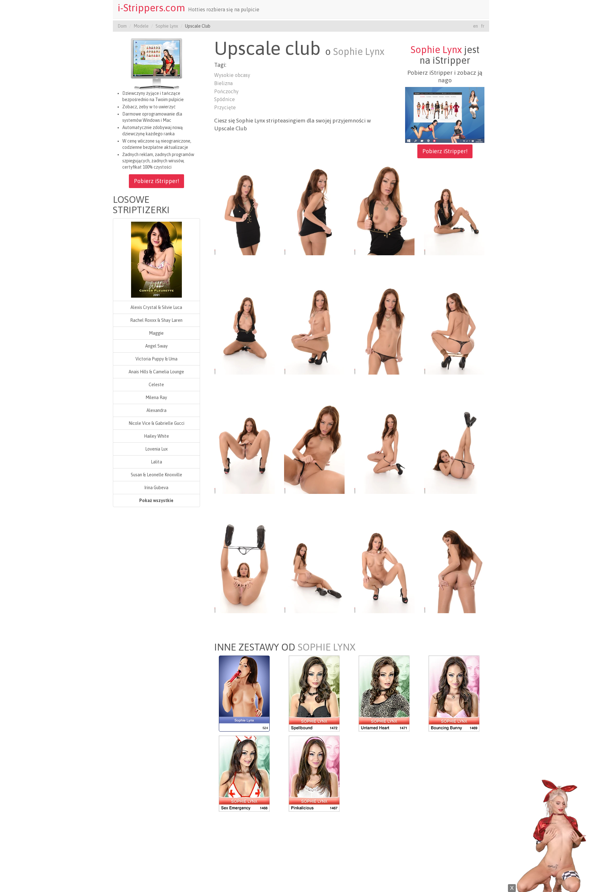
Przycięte (225, 107)
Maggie (156, 333)
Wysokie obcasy (232, 75)
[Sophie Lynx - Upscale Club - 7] (384, 328)
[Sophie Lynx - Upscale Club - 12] (454, 448)
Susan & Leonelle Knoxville (156, 474)
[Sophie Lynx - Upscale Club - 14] (314, 567)
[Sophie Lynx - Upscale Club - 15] (384, 567)
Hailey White (156, 436)
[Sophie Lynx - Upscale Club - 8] (454, 328)
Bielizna (223, 83)
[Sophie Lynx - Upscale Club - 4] (454, 209)
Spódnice (224, 99)
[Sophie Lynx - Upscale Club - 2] (314, 209)
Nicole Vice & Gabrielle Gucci (156, 423)
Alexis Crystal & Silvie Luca (156, 307)
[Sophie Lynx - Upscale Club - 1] (244, 209)
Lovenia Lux (156, 448)
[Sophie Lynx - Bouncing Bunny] (454, 692)
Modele (141, 26)
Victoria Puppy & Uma (156, 358)
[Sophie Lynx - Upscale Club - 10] (314, 448)
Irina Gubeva (156, 487)
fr (482, 26)
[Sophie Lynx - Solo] (244, 692)
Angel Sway (156, 346)
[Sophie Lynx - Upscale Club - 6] (314, 328)
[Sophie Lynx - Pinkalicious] (314, 773)
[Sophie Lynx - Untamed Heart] (384, 692)
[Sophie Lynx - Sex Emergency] (244, 773)
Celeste (156, 384)
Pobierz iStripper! (156, 181)
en (475, 26)
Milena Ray (156, 397)
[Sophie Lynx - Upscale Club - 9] (244, 448)
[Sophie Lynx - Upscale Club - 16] (454, 567)
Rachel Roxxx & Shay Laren (156, 320)
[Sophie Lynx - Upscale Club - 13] (244, 567)
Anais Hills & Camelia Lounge (156, 371)
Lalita (156, 461)
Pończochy (226, 91)
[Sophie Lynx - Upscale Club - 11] (384, 448)
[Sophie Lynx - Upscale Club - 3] (384, 209)
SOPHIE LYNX (327, 647)
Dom (122, 26)
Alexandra (156, 410)
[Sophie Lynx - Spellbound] (314, 692)
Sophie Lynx (167, 26)
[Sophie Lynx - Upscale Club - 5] (244, 328)
